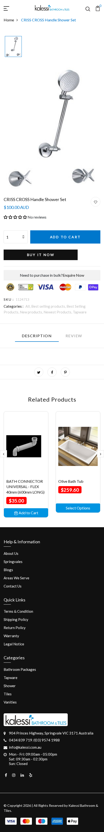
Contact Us (13, 586)
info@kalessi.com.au (25, 747)
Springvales (13, 561)
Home (9, 20)
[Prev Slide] (3, 453)
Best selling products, (49, 306)
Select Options (78, 508)
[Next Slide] (100, 453)
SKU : (9, 299)
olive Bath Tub (70, 481)
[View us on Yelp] (30, 775)
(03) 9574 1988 (47, 740)
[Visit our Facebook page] (6, 775)
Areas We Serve (16, 578)
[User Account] (95, 202)
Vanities (10, 702)
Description (37, 335)
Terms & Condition (18, 611)
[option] (13, 47)
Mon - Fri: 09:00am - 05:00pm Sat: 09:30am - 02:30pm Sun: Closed (33, 759)
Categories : (13, 306)
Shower (10, 686)
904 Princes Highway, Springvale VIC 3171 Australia (51, 733)
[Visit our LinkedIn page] (22, 775)
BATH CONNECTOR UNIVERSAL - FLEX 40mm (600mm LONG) (25, 486)
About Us (11, 553)
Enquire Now (73, 275)
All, (28, 306)
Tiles (8, 694)
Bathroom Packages (20, 669)
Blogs (8, 570)
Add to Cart (65, 237)
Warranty (11, 636)
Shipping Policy (16, 619)
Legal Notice (14, 644)
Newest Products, (58, 312)
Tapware (80, 312)
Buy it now (40, 255)
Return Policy (15, 627)
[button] (15, 217)
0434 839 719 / (21, 740)
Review (74, 335)
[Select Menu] (12, 8)
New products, (32, 312)
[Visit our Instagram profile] (13, 775)
